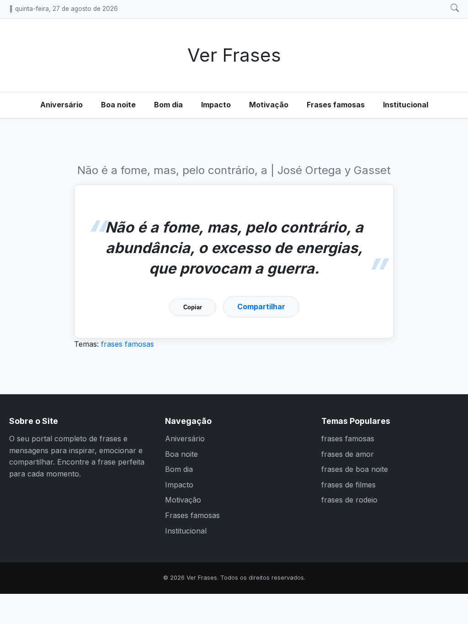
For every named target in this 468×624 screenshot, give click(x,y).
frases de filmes (348, 484)
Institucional (405, 104)
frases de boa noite (354, 469)
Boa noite (118, 104)
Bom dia (168, 104)
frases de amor (347, 454)
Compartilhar (261, 306)
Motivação (268, 104)
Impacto (216, 104)
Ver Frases (234, 55)
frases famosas (127, 344)
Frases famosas (336, 104)
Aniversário (61, 104)
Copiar (192, 307)
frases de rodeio (349, 499)
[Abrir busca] (455, 8)
